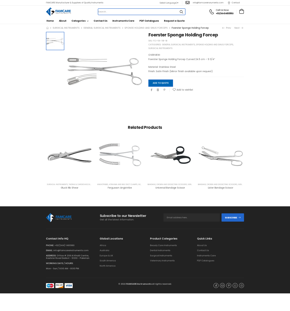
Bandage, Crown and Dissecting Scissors (167, 184)
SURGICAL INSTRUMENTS (66, 28)
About (62, 20)
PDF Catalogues (149, 20)
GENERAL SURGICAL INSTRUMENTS (101, 28)
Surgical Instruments (161, 255)
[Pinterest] (164, 90)
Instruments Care (123, 20)
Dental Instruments (160, 250)
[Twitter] (158, 90)
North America (107, 266)
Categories (78, 20)
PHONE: (50, 245)
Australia (104, 250)
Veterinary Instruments (162, 260)
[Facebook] (151, 90)
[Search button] (181, 11)
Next (238, 28)
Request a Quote (174, 20)
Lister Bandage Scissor (220, 187)
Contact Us (100, 20)
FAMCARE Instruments (139, 283)
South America (108, 260)
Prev (228, 28)
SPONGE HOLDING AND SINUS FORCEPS (146, 28)
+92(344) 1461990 (65, 245)
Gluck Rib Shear (69, 187)
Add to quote (161, 83)
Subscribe (231, 217)
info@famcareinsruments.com (208, 2)
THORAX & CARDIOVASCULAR (81, 184)
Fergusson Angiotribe (120, 187)
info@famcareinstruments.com (70, 250)
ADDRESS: (51, 255)
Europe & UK (106, 255)
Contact (236, 2)
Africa (103, 245)
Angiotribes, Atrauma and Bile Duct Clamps (117, 184)
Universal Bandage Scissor (170, 187)
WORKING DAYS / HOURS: (59, 263)
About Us (202, 245)
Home (50, 20)
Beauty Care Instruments (163, 245)
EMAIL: (49, 250)
